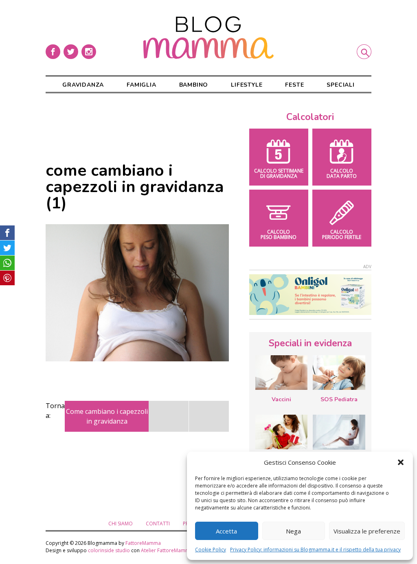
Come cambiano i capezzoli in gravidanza (107, 416)
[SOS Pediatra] (339, 372)
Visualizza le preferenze (367, 531)
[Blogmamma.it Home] (208, 37)
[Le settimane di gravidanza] (339, 432)
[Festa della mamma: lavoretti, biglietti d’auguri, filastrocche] (281, 432)
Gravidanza (83, 85)
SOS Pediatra (339, 399)
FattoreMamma (143, 543)
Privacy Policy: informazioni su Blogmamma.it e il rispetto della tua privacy (315, 549)
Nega (293, 531)
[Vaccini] (281, 372)
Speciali (340, 85)
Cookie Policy (210, 549)
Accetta (226, 531)
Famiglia (141, 85)
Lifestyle (246, 85)
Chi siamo (120, 523)
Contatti (158, 523)
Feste (294, 85)
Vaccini (281, 399)
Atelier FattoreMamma (167, 550)
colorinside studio (109, 550)
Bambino (193, 85)
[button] (401, 462)
